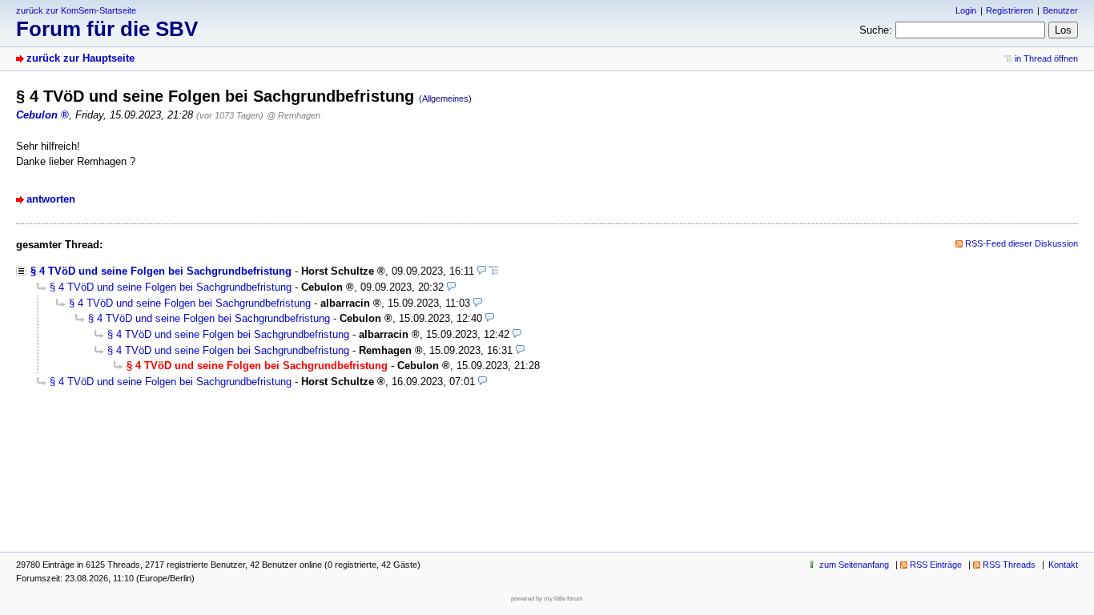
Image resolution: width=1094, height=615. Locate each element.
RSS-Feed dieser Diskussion (1021, 243)
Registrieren (1009, 10)
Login (965, 10)
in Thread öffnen (1046, 58)
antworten (50, 199)
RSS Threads (1009, 564)
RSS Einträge (936, 564)
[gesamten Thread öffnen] (493, 271)
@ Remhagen (293, 115)
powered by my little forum (547, 598)
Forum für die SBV (107, 29)
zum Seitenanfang (854, 564)
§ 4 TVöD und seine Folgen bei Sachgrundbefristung (161, 271)
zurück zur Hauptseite (80, 58)
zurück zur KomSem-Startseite (76, 10)
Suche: (875, 30)
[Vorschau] (481, 271)
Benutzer (1060, 10)
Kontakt (1063, 564)
